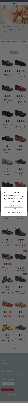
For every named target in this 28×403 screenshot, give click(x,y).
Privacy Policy (19, 201)
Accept (13, 205)
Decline (13, 209)
